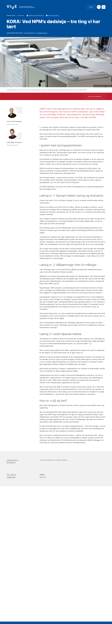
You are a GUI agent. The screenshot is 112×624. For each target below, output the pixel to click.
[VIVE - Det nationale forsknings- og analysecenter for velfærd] (21, 7)
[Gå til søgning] (99, 7)
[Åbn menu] (103, 7)
